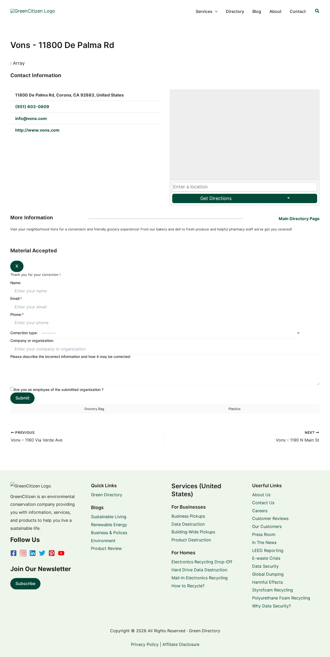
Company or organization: (32, 340)
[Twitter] (42, 553)
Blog (256, 11)
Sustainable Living (108, 516)
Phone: (17, 314)
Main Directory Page (299, 218)
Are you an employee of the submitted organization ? (58, 389)
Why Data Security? (271, 605)
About (275, 11)
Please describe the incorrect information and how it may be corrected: (70, 356)
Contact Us (263, 502)
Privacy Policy (145, 644)
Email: (16, 298)
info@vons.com (31, 118)
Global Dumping (268, 574)
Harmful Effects (267, 582)
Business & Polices (109, 532)
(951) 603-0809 (32, 106)
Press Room (263, 534)
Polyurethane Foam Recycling (281, 597)
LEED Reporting (267, 550)
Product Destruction (191, 539)
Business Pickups (188, 516)
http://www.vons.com (37, 130)
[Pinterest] (51, 553)
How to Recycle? (187, 585)
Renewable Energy (109, 524)
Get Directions (216, 198)
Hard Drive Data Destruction (199, 569)
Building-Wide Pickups (193, 531)
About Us (261, 494)
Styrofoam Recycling (272, 589)
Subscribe (25, 583)
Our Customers (267, 526)
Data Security (265, 566)
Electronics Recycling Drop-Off (201, 561)
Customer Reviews (270, 518)
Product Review (106, 548)
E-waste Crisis (266, 558)
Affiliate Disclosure (180, 644)
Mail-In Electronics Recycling (199, 577)
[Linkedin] (32, 553)
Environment (103, 540)
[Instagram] (23, 553)
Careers (259, 510)
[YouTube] (61, 553)
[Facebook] (13, 553)
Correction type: (24, 333)
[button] (215, 11)
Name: (15, 283)
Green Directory (106, 494)
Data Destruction (188, 524)
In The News (264, 542)
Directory (235, 11)
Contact (298, 11)
